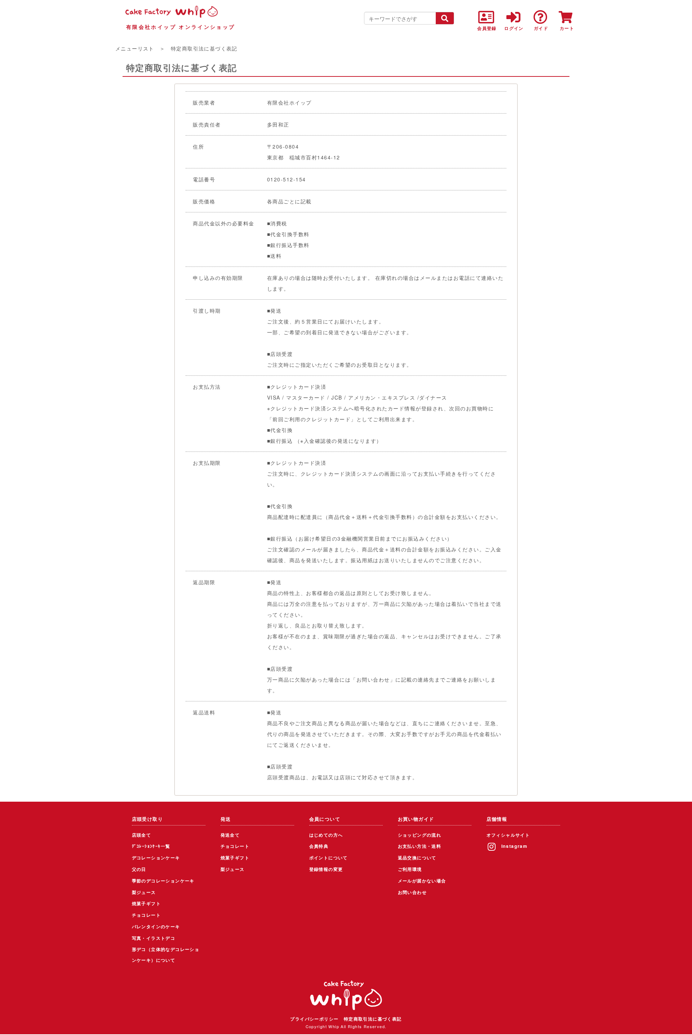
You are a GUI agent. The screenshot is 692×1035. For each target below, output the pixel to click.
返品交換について (417, 857)
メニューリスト (134, 48)
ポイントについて (328, 857)
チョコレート (146, 915)
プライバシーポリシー (314, 1019)
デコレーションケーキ (156, 857)
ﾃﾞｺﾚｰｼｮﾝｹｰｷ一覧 (151, 846)
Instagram (514, 846)
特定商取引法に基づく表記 (373, 1019)
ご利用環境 (410, 869)
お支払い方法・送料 (420, 846)
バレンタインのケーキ (156, 926)
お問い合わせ (412, 892)
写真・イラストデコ (154, 938)
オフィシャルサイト (508, 835)
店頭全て (141, 835)
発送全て (230, 835)
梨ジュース (144, 892)
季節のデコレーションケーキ (163, 880)
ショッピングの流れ (420, 835)
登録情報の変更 (326, 869)
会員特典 (319, 846)
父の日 (139, 869)
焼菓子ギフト (146, 903)
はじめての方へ (326, 835)
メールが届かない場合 (422, 880)
